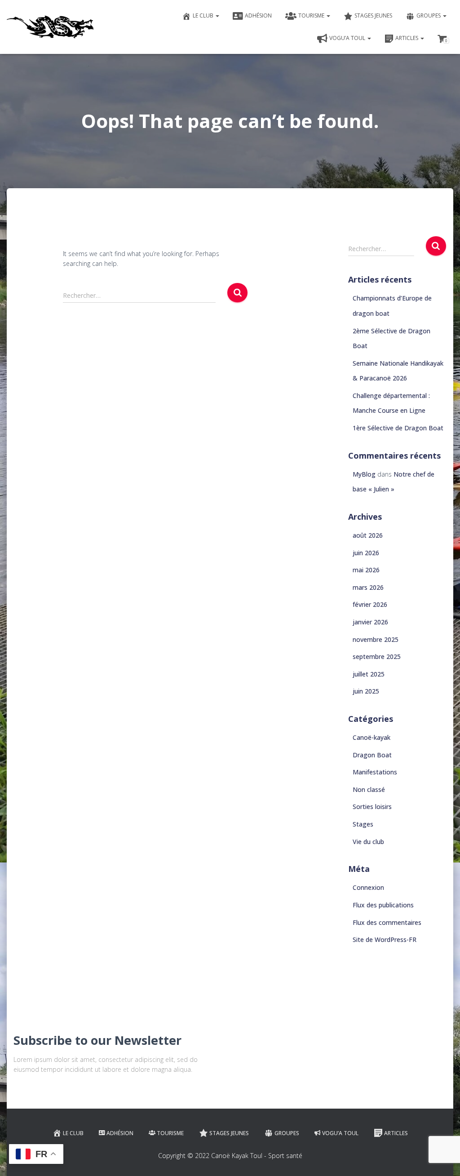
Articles (407, 38)
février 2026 (370, 604)
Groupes (429, 15)
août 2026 (368, 535)
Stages (363, 824)
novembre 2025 (375, 639)
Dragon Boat (372, 755)
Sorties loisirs (372, 806)
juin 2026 (366, 552)
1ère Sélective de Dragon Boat (398, 428)
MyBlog (364, 474)
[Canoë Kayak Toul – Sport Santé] (50, 27)
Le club (204, 15)
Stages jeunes (373, 15)
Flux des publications (383, 905)
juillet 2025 (369, 674)
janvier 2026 (370, 622)
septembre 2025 (377, 656)
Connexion (368, 887)
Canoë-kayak (371, 737)
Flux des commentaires (387, 922)
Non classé (369, 789)
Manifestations (375, 772)
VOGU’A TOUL (348, 38)
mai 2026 (366, 570)
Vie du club (368, 841)
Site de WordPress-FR (384, 939)
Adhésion (258, 15)
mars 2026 (368, 587)
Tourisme (312, 15)
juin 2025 (366, 691)
